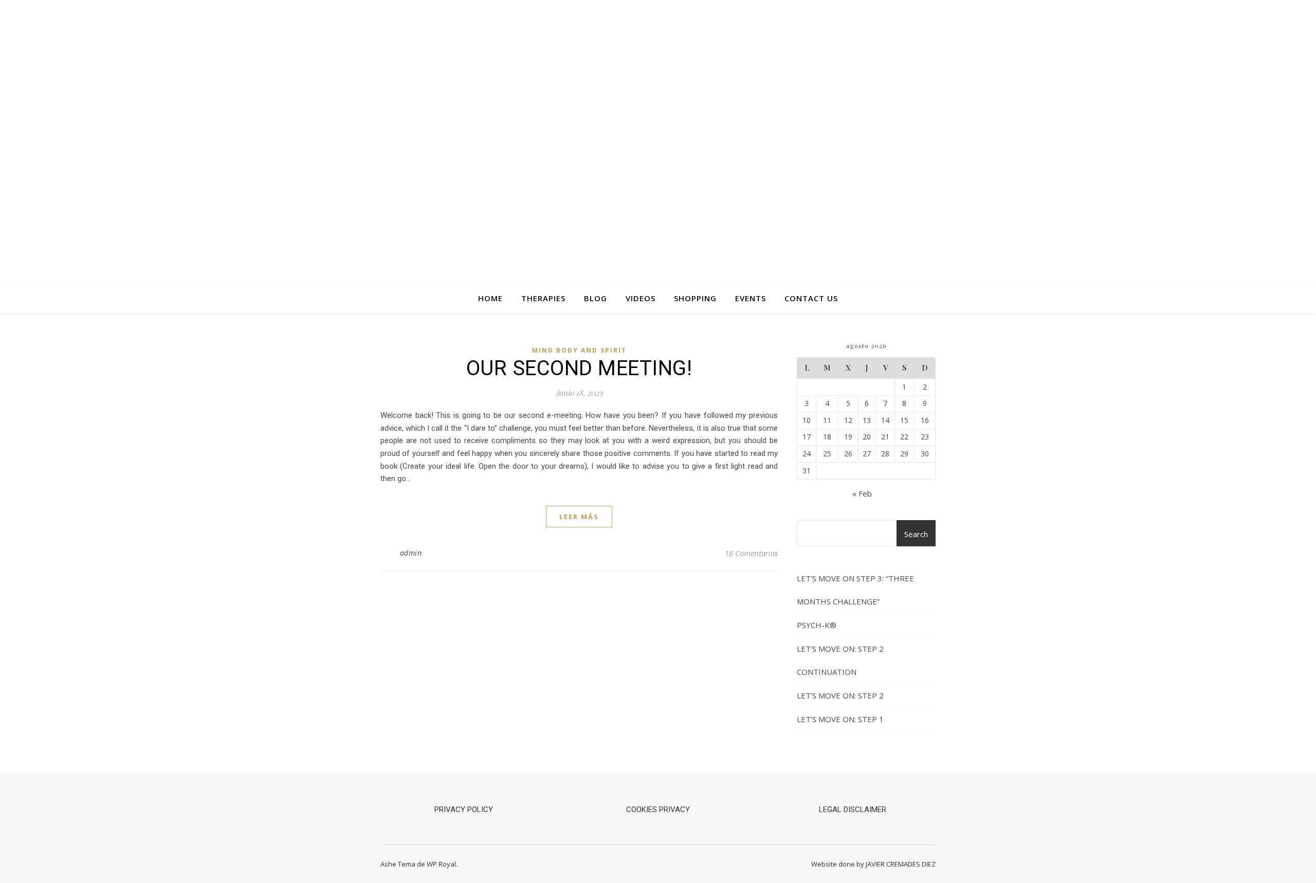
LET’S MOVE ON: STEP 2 (840, 695)
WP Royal (441, 864)
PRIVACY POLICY (463, 809)
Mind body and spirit (579, 350)
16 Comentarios (751, 553)
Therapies (543, 298)
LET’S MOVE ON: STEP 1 (840, 719)
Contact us (811, 298)
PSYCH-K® (816, 625)
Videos (640, 298)
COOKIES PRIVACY (658, 809)
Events (750, 298)
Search (916, 534)
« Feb (862, 493)
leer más (579, 516)
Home (490, 298)
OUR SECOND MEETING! (579, 368)
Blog (595, 298)
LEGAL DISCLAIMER (852, 809)
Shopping (695, 298)
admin (411, 553)
